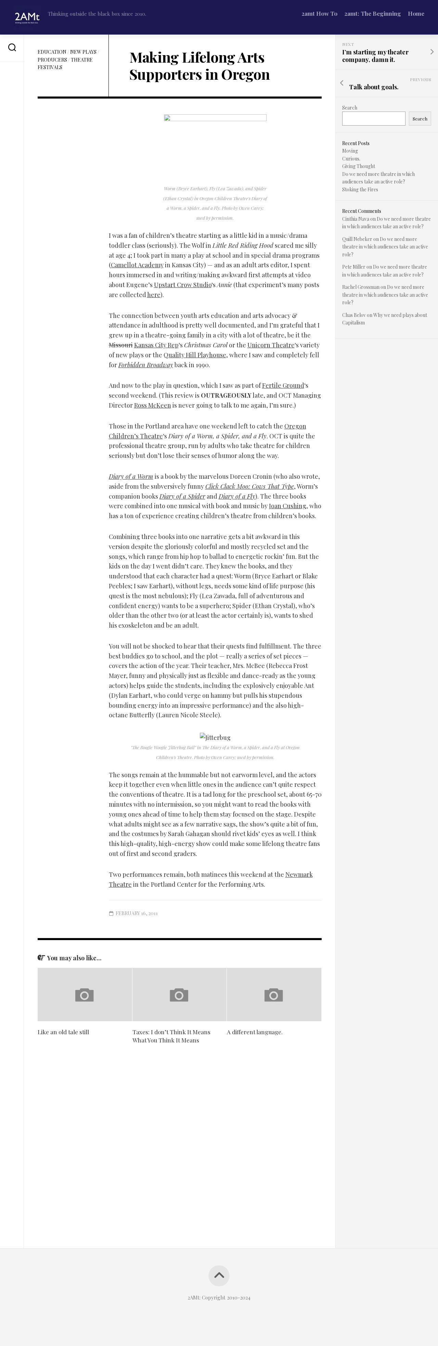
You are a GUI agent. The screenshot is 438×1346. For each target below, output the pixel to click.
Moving (350, 151)
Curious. (351, 158)
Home (416, 13)
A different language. (255, 1032)
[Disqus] (180, 1146)
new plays (83, 52)
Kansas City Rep (156, 345)
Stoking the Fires (360, 189)
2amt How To (319, 13)
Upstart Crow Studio (182, 285)
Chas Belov (354, 315)
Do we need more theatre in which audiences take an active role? (385, 247)
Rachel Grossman (360, 287)
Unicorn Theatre (271, 345)
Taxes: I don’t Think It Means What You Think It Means (171, 1036)
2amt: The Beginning (372, 13)
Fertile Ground (283, 385)
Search (349, 107)
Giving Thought (358, 166)
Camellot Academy (137, 265)
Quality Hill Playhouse (195, 355)
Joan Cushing (287, 506)
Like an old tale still (63, 1032)
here (153, 295)
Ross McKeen (152, 405)
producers (52, 59)
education (52, 52)
